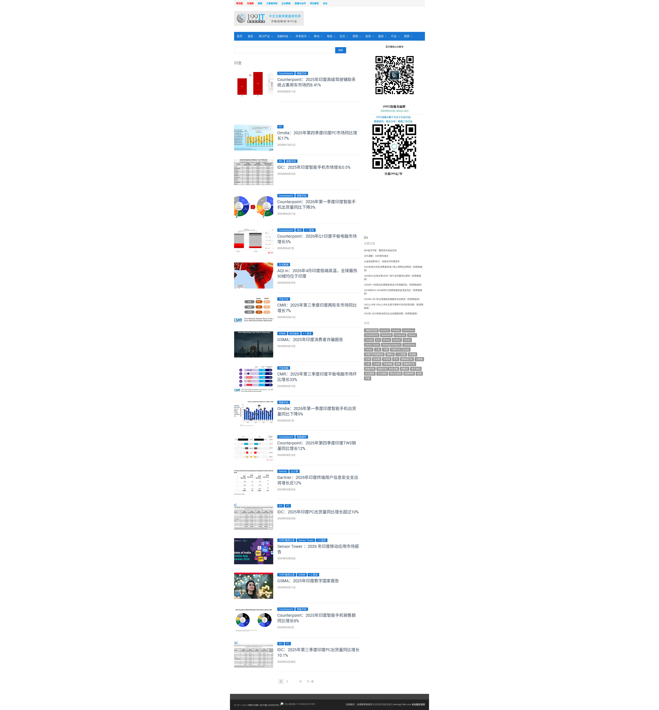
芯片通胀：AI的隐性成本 (376, 256)
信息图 (412, 354)
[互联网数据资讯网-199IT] (256, 18)
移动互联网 (395, 373)
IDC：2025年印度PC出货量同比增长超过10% (318, 512)
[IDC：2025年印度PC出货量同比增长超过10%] (253, 505)
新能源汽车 (409, 364)
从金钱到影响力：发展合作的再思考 (382, 261)
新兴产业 (264, 36)
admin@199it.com (402, 704)
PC (280, 126)
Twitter (368, 349)
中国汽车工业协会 (400, 349)
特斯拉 (404, 368)
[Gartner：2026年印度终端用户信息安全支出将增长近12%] (253, 471)
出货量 (376, 359)
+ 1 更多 (309, 230)
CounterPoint (371, 335)
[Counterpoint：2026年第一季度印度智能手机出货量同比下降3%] (253, 195)
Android (385, 330)
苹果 (367, 378)
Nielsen (397, 340)
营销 (355, 36)
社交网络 (382, 373)
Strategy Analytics (391, 344)
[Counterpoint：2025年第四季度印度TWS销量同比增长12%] (253, 436)
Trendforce (409, 344)
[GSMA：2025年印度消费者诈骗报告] (253, 333)
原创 (299, 230)
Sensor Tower (306, 540)
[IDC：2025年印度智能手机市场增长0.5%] (253, 161)
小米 (367, 364)
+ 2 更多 (313, 574)
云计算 (294, 471)
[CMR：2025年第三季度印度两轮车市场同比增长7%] (253, 299)
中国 (385, 349)
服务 (381, 36)
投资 (368, 36)
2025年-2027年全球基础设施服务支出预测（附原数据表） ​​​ (393, 299)
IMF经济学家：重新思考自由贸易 (380, 250)
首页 (239, 36)
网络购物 (409, 373)
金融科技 (282, 36)
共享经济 (301, 36)
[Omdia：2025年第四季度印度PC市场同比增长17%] (253, 126)
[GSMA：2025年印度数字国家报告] (253, 574)
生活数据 (283, 264)
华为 (396, 359)
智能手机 (291, 161)
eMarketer (386, 335)
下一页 (310, 681)
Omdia (407, 340)
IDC (280, 161)
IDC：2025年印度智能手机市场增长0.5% (313, 167)
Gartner (283, 471)
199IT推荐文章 (287, 540)
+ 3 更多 (321, 540)
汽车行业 (283, 299)
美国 (419, 373)
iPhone (386, 340)
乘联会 (390, 354)
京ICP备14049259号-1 (270, 705)
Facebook (400, 335)
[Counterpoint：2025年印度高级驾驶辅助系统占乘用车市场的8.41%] (253, 73)
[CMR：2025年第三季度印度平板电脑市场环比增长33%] (253, 368)
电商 (329, 36)
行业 (394, 36)
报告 (250, 36)
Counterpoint (286, 73)
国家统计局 (407, 359)
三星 (377, 349)
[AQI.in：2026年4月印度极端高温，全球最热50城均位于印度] (253, 264)
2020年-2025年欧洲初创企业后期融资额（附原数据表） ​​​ (391, 313)
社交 (342, 36)
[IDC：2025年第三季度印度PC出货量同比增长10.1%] (253, 643)
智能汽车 (302, 73)
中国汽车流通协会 (374, 354)
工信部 (376, 364)
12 (301, 682)
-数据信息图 (371, 330)
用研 (406, 36)
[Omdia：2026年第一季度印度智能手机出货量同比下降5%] (253, 402)
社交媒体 (369, 373)
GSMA (282, 333)
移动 (316, 36)
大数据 (419, 359)
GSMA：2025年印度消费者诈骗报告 (310, 339)
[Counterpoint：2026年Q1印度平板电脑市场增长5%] (253, 230)
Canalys (396, 330)
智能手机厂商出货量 (388, 368)
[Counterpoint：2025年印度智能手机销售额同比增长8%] (253, 609)
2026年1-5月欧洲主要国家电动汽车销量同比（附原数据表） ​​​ (394, 284)
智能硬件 (302, 436)
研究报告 (294, 333)
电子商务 (415, 368)
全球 (367, 359)
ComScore (408, 330)
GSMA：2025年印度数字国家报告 (308, 580)
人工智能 (401, 354)
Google (369, 340)
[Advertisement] (373, 18)
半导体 (386, 359)
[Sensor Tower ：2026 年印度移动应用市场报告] (253, 540)
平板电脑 (283, 368)
